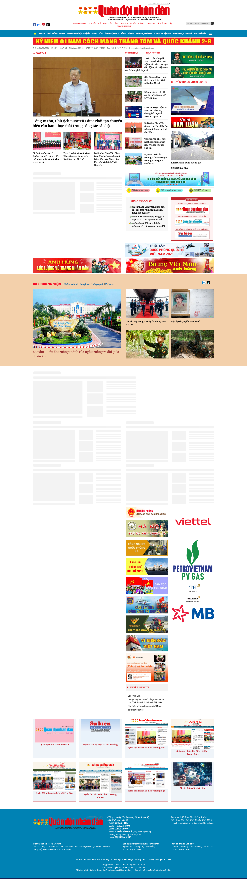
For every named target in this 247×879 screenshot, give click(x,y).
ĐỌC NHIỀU (153, 53)
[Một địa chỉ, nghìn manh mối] (192, 303)
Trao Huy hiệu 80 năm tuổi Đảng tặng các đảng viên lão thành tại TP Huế (76, 156)
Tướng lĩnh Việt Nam (162, 33)
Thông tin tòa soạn (112, 859)
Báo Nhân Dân (134, 696)
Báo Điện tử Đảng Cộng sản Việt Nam (145, 706)
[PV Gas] (193, 559)
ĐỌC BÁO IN (94, 23)
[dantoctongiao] (147, 585)
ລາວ (165, 23)
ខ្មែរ (171, 23)
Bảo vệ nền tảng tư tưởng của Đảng (96, 33)
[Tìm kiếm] (212, 23)
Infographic (97, 283)
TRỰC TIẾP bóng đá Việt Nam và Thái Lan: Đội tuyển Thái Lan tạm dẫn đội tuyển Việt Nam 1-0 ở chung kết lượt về (146, 64)
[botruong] (192, 58)
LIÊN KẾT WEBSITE (138, 687)
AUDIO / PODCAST (141, 201)
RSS (169, 859)
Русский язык (124, 26)
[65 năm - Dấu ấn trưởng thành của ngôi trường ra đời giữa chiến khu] (77, 318)
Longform (85, 283)
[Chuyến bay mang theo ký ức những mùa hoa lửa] (147, 303)
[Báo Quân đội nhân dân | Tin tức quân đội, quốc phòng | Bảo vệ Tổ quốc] (123, 12)
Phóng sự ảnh (71, 283)
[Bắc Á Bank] (193, 599)
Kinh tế (116, 33)
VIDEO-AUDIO (79, 23)
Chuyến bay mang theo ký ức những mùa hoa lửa (146, 323)
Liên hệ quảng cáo (156, 859)
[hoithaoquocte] (147, 624)
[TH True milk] (193, 588)
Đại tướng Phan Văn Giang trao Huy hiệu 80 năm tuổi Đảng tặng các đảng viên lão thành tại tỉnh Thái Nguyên (107, 159)
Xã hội (123, 33)
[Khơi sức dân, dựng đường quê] (192, 145)
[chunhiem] (192, 72)
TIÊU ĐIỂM (131, 53)
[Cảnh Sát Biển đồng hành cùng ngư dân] (147, 604)
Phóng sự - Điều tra (144, 33)
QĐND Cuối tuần (110, 23)
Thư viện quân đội (136, 710)
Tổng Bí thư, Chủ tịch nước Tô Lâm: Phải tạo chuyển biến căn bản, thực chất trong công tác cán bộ (77, 123)
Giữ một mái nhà (179, 168)
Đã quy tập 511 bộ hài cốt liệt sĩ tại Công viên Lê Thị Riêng (155, 95)
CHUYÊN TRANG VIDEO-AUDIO (189, 82)
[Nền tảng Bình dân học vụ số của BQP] (147, 512)
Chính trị (41, 33)
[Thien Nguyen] (147, 667)
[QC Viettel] (193, 521)
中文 (159, 23)
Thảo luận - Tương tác (134, 859)
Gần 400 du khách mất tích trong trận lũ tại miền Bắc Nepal (155, 80)
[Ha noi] (147, 528)
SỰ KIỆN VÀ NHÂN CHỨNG (132, 23)
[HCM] (147, 566)
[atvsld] (169, 179)
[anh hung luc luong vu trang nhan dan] (77, 265)
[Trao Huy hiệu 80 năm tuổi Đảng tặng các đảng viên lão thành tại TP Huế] (77, 141)
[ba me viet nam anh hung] (170, 265)
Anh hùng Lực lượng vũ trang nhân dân (189, 33)
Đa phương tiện (73, 33)
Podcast (109, 283)
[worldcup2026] (169, 250)
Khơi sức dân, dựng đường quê (186, 162)
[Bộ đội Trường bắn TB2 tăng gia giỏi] (147, 344)
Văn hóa (131, 33)
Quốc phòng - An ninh (56, 33)
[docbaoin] (192, 219)
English (151, 23)
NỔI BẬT (41, 53)
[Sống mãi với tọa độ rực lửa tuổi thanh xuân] (192, 344)
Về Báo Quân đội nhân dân (88, 859)
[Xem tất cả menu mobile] (210, 33)
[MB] (193, 613)
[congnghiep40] (147, 547)
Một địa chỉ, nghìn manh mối (185, 321)
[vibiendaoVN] (147, 643)
